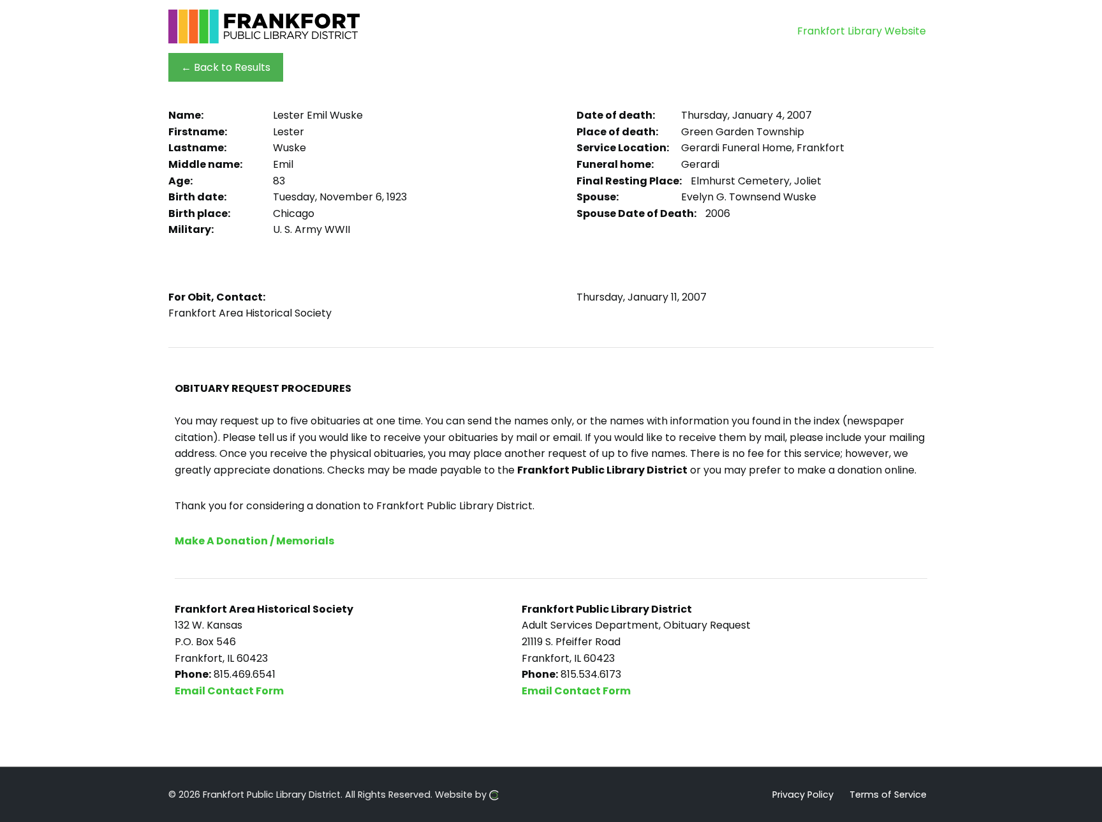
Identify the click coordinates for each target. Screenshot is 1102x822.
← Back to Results (225, 67)
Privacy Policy (803, 794)
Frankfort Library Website (861, 31)
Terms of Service (888, 794)
